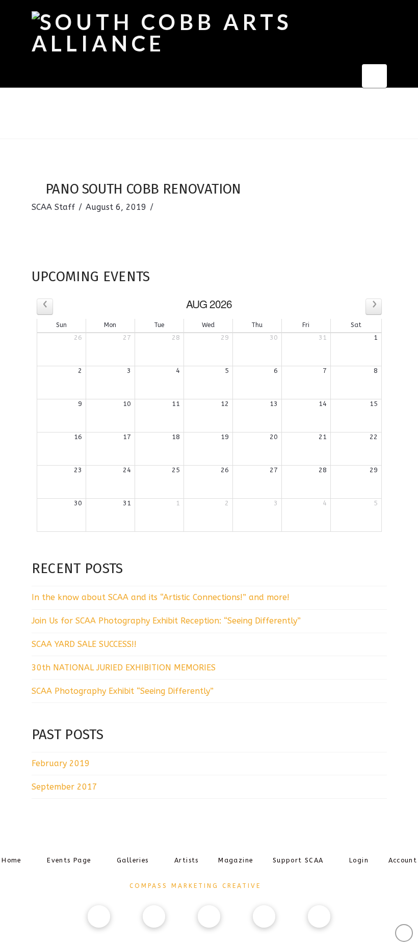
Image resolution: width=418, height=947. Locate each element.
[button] (374, 76)
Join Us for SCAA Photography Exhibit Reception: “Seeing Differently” (166, 621)
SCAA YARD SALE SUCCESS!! (84, 644)
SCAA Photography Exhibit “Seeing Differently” (123, 691)
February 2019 (61, 763)
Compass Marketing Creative (195, 885)
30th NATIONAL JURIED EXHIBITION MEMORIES (124, 667)
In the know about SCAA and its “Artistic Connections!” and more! (161, 597)
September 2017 (64, 787)
